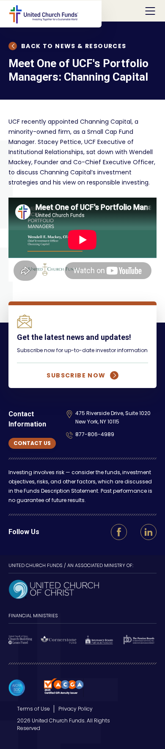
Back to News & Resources (73, 46)
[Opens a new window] (53, 588)
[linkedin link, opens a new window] (148, 532)
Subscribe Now (76, 375)
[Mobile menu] (150, 11)
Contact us (32, 443)
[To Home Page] (55, 13)
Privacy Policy (75, 708)
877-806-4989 (94, 434)
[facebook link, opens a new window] (119, 532)
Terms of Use (33, 708)
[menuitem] (33, 709)
